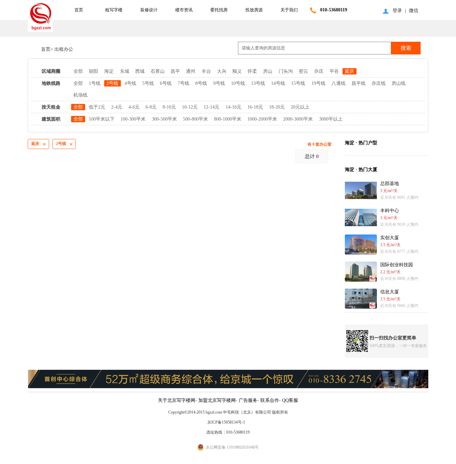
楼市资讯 (184, 9)
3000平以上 (331, 119)
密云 (303, 71)
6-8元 (151, 107)
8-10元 (169, 107)
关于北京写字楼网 (176, 400)
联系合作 (269, 400)
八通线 (338, 83)
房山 (267, 71)
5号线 (148, 83)
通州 (190, 71)
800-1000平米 (227, 119)
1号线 (94, 83)
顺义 (237, 71)
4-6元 (134, 107)
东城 (124, 71)
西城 (140, 71)
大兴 (221, 71)
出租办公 (63, 49)
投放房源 (254, 9)
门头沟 (286, 71)
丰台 (206, 71)
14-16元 (233, 107)
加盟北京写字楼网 (217, 400)
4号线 (130, 83)
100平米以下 (102, 119)
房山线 (399, 83)
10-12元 (190, 107)
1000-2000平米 (262, 119)
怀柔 (252, 71)
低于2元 (97, 107)
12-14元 (211, 107)
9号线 (219, 83)
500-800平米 (195, 119)
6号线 (166, 83)
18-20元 (277, 107)
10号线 (238, 83)
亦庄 (318, 71)
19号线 (318, 83)
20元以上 (300, 107)
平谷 (334, 71)
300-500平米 (164, 119)
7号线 (183, 83)
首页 (78, 9)
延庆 (349, 71)
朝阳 (93, 71)
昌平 (175, 71)
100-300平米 (133, 119)
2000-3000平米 (298, 119)
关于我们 (289, 9)
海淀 (108, 71)
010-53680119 (333, 9)
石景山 (158, 71)
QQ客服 (290, 400)
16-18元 (255, 107)
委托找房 (219, 9)
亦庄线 (379, 83)
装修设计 (149, 9)
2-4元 (116, 107)
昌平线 (359, 83)
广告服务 (248, 400)
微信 (413, 10)
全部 (78, 71)
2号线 (112, 83)
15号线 (298, 83)
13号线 (258, 83)
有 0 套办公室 (319, 144)
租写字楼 (114, 9)
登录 (397, 10)
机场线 (80, 95)
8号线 (201, 83)
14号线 (278, 83)
